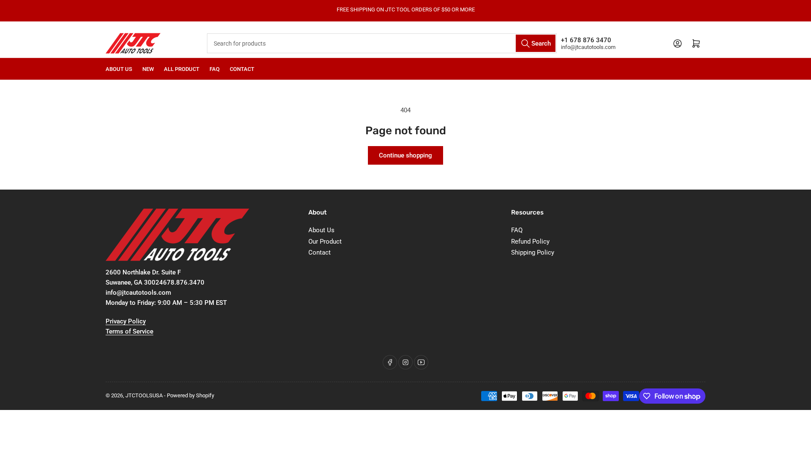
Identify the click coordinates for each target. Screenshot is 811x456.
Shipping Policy (532, 252)
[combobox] (382, 43)
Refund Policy (530, 241)
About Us (119, 69)
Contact (242, 69)
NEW (148, 69)
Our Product (325, 241)
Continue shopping (405, 155)
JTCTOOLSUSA (144, 395)
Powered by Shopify (190, 395)
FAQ (215, 69)
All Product (181, 69)
